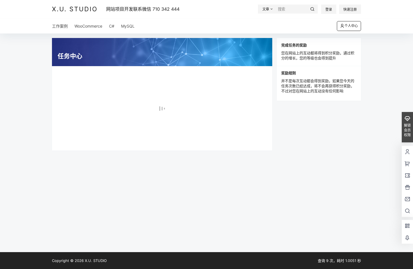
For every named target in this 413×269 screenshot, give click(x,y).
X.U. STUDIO (95, 260)
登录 (328, 9)
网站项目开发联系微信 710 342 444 (143, 9)
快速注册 (350, 9)
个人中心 (351, 26)
